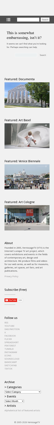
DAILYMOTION (12, 329)
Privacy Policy (11, 276)
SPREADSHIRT (11, 342)
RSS (6, 322)
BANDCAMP (10, 362)
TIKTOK (8, 368)
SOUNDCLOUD (11, 359)
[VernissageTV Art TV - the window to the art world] (19, 8)
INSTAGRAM (10, 352)
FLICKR (8, 339)
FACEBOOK (10, 335)
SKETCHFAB (10, 365)
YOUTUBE (9, 326)
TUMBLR (9, 349)
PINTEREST (10, 345)
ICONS (7, 355)
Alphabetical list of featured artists (22, 410)
